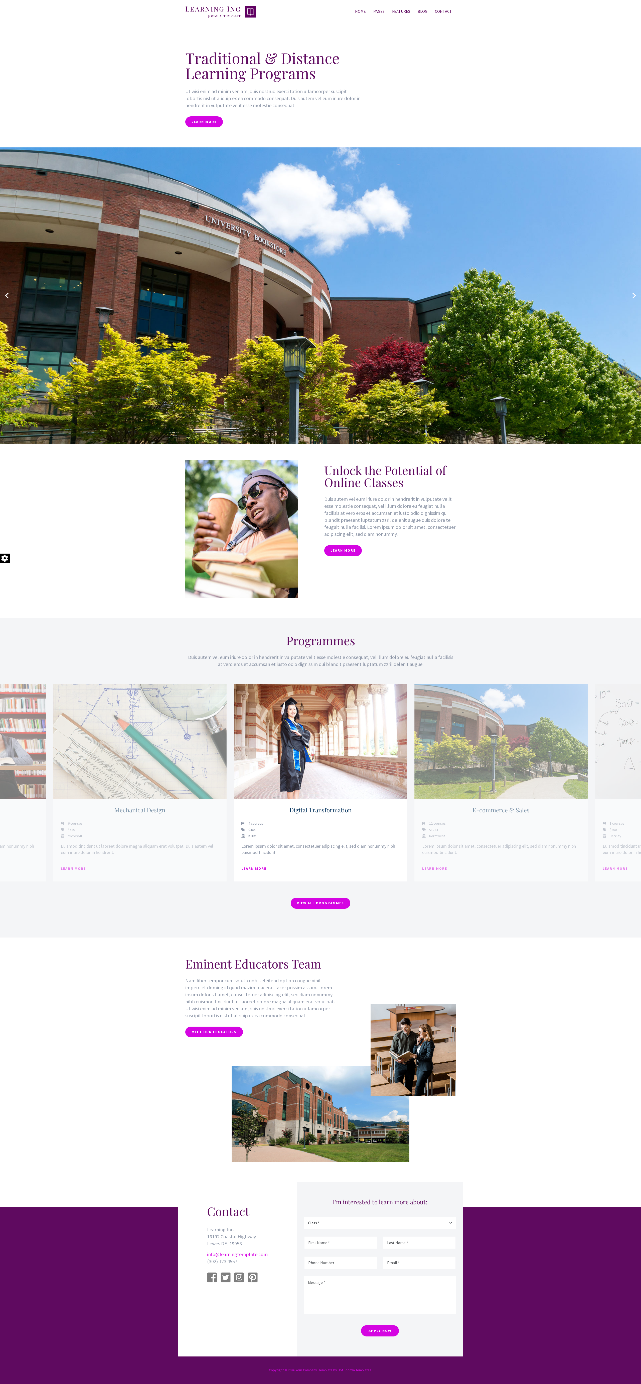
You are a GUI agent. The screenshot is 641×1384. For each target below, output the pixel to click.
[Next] (633, 296)
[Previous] (8, 296)
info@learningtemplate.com (237, 1254)
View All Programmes (320, 903)
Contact (443, 11)
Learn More (204, 121)
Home (360, 11)
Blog (422, 11)
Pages (379, 11)
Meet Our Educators (214, 1032)
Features (401, 11)
